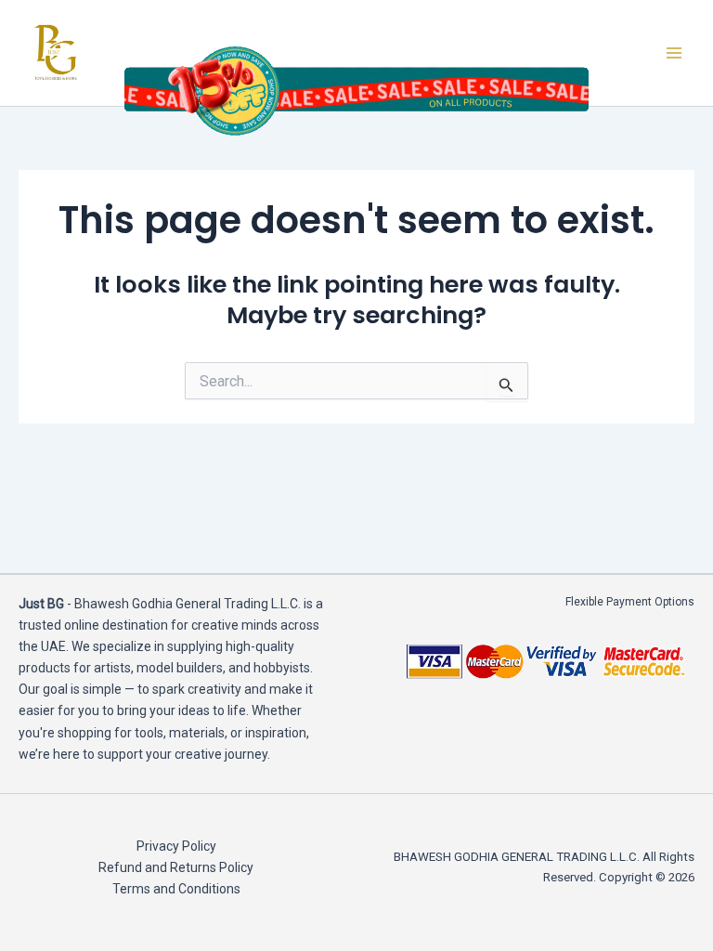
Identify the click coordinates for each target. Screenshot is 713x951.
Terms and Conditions (176, 888)
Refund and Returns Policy (175, 867)
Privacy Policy (176, 846)
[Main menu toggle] (674, 53)
